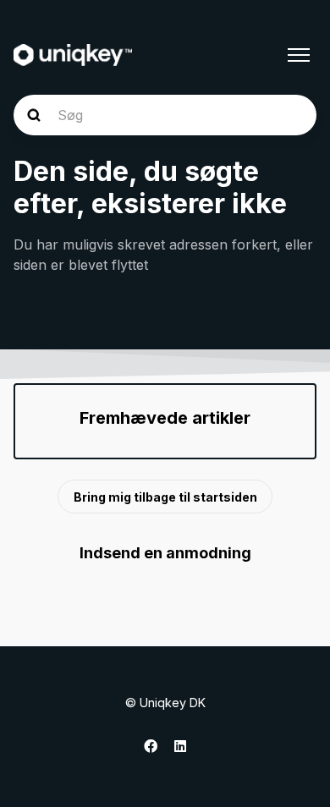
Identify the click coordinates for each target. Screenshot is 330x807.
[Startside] (73, 55)
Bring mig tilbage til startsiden (165, 497)
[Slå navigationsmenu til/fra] (298, 55)
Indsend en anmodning (165, 553)
